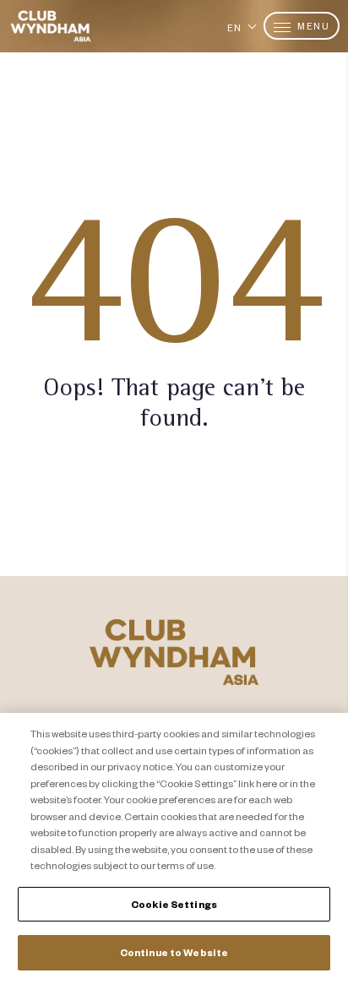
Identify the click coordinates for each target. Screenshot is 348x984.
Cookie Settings (174, 904)
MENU (312, 25)
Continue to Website (174, 952)
